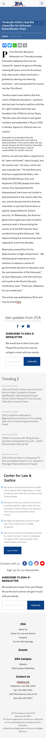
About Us (23, 629)
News (4, 386)
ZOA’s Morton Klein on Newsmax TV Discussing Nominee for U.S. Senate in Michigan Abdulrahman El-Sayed (22, 460)
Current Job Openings (23, 641)
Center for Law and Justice (23, 633)
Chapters (23, 637)
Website (23, 664)
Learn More (12, 550)
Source (5, 36)
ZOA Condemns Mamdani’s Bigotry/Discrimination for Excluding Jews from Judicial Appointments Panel (22, 420)
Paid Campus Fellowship (23, 668)
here (18, 301)
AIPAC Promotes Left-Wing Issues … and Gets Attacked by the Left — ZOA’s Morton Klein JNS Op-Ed (22, 441)
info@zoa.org (23, 682)
